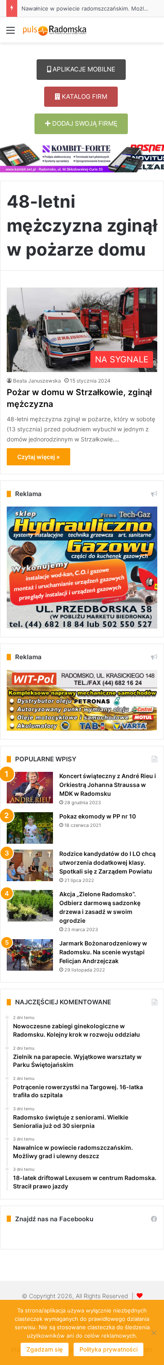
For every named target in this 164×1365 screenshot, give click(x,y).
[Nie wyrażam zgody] (153, 1332)
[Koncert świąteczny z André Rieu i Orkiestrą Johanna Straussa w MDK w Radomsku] (30, 787)
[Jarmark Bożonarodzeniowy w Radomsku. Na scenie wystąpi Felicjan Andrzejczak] (30, 955)
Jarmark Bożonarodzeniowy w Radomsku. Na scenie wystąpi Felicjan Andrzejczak (103, 952)
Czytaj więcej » (38, 456)
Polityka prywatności (108, 1349)
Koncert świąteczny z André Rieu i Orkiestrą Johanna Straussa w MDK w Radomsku (107, 784)
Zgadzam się (44, 1349)
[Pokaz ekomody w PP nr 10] (30, 828)
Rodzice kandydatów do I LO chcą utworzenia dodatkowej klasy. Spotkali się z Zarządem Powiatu (107, 862)
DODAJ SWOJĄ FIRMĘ (83, 123)
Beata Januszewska (37, 381)
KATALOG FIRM (83, 96)
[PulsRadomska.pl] (54, 30)
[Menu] (10, 33)
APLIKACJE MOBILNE (83, 69)
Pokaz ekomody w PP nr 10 (97, 816)
